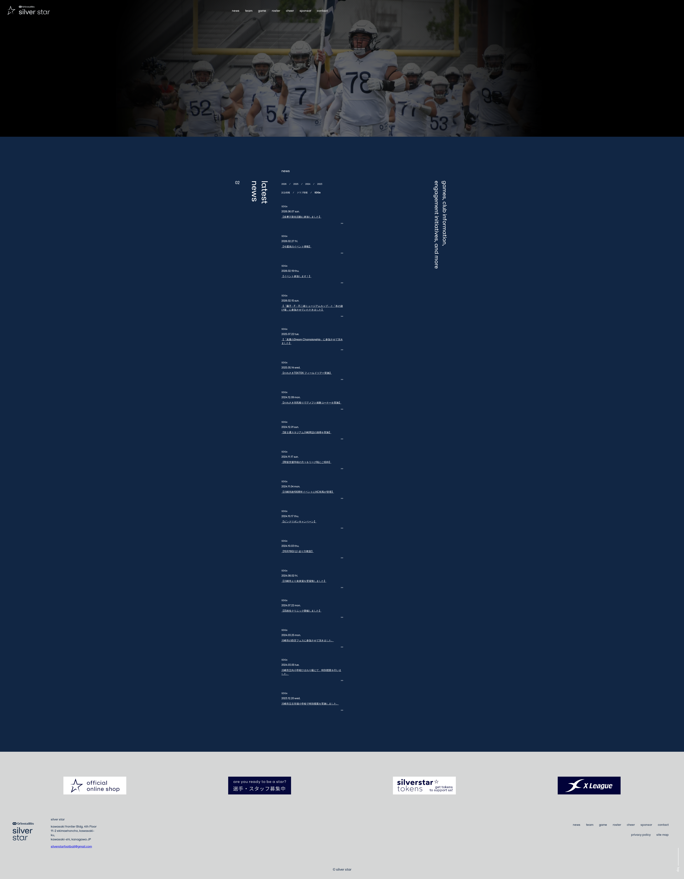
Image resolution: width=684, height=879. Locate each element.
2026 (283, 183)
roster (276, 10)
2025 (295, 183)
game (262, 10)
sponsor (305, 10)
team (248, 10)
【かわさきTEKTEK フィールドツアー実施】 (306, 373)
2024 (307, 183)
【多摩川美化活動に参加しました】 (301, 216)
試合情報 (285, 192)
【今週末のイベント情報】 (296, 246)
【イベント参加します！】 (296, 276)
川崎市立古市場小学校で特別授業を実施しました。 (310, 703)
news (235, 10)
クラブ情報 (302, 192)
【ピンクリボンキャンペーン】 (298, 521)
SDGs (317, 192)
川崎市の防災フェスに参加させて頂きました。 (307, 640)
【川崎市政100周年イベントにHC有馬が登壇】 (307, 491)
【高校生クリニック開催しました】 (301, 610)
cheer (290, 10)
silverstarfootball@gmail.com (71, 846)
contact (322, 10)
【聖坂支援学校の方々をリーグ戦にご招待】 (306, 462)
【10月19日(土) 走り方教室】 (297, 551)
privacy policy (641, 834)
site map (662, 834)
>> (342, 223)
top (678, 869)
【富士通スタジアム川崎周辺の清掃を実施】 (306, 432)
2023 (319, 183)
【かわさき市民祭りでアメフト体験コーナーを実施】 (311, 402)
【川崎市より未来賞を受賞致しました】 (303, 581)
